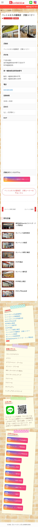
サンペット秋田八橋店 (12, 330)
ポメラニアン (9, 387)
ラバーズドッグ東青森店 (12, 316)
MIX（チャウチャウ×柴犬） (14, 371)
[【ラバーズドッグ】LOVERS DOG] (16, 2)
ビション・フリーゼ (12, 366)
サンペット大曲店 (11, 334)
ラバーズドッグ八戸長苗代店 (14, 318)
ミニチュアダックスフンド (13, 391)
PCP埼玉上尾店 (10, 323)
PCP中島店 (8, 328)
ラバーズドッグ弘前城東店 (12, 314)
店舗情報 (16, 18)
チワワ (8, 358)
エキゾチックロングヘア (13, 375)
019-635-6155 (8, 90)
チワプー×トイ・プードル (14, 362)
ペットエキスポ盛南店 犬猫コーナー (18, 331)
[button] (2, 2)
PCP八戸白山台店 (10, 321)
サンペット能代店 (11, 325)
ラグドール (9, 379)
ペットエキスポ (8, 18)
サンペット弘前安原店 (13, 336)
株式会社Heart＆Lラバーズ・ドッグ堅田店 (19, 338)
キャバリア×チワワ (12, 354)
